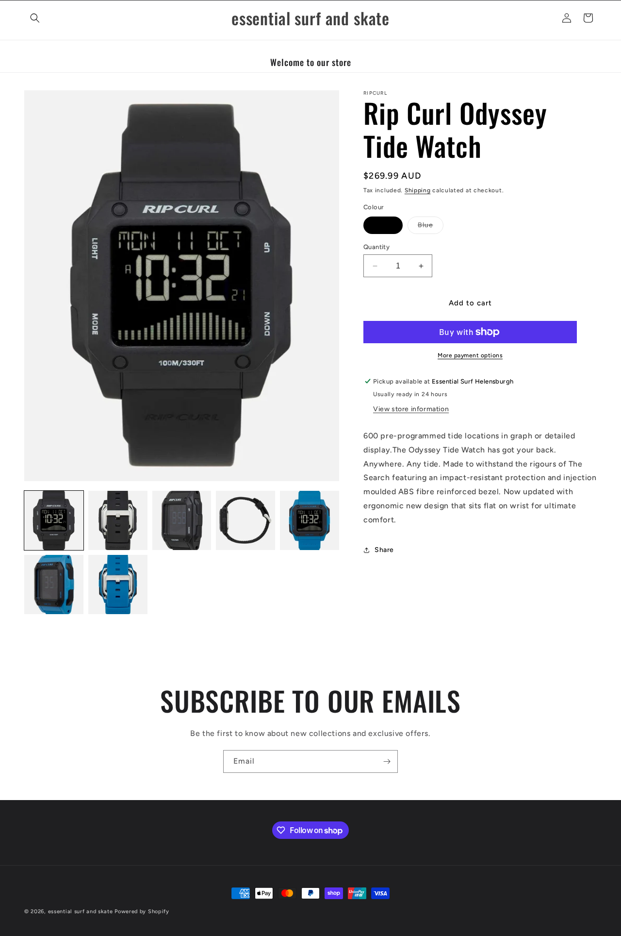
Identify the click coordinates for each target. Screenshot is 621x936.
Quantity (376, 247)
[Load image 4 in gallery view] (245, 520)
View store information (411, 409)
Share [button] (384, 550)
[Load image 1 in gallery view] (53, 520)
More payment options (470, 355)
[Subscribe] (386, 761)
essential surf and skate (80, 911)
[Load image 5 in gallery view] (309, 520)
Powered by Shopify (141, 911)
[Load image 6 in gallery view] (53, 584)
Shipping (418, 190)
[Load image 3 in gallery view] (182, 520)
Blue (430, 227)
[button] (35, 18)
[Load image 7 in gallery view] (117, 584)
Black (383, 225)
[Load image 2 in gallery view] (117, 520)
